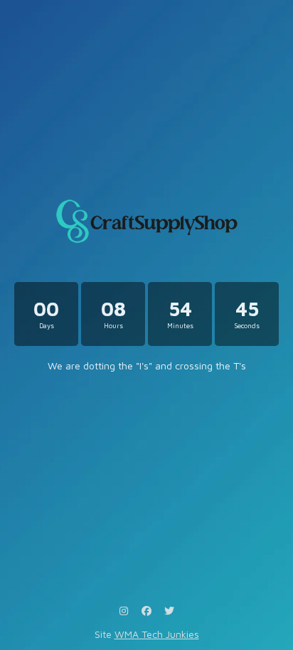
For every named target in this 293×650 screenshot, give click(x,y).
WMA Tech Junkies (156, 634)
